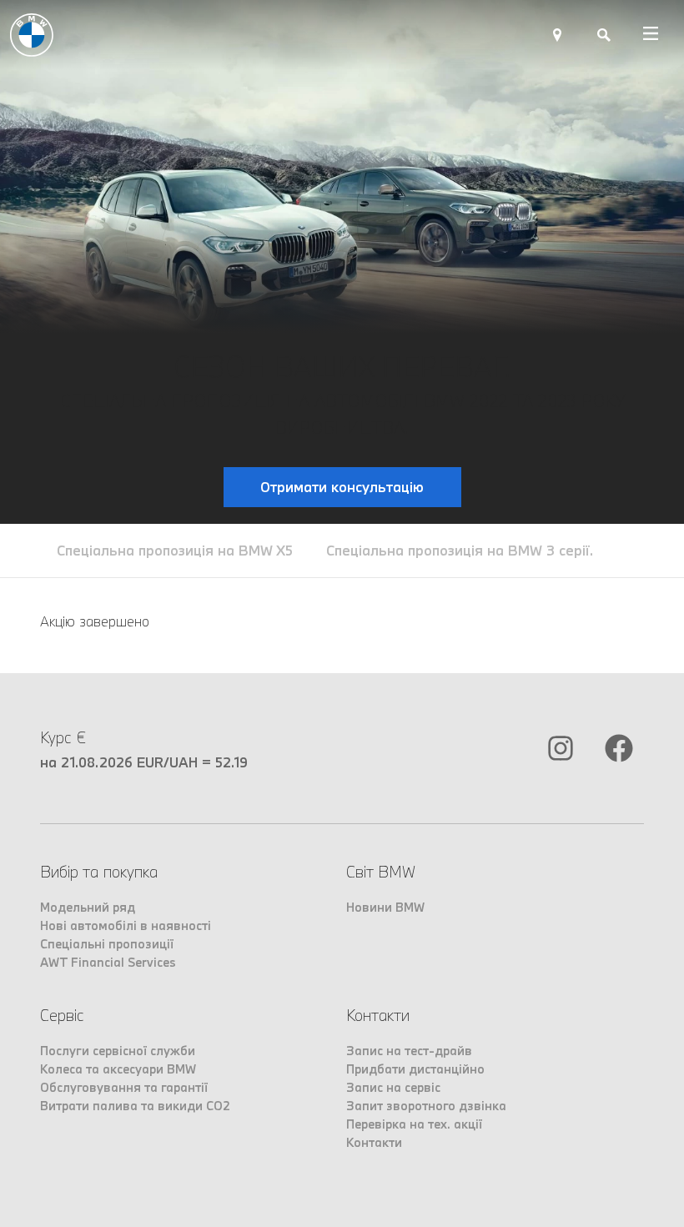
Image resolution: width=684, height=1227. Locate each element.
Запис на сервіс (393, 1087)
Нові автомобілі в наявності (125, 925)
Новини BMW (385, 907)
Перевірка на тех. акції (414, 1124)
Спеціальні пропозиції (107, 944)
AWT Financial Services (108, 962)
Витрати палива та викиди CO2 (135, 1106)
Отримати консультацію (342, 486)
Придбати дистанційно (415, 1069)
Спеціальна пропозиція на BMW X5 (175, 550)
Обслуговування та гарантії (124, 1087)
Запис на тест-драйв (409, 1051)
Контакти (374, 1142)
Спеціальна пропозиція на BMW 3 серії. (459, 550)
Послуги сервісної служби (117, 1051)
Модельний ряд (87, 907)
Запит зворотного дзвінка (426, 1106)
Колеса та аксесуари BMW (118, 1069)
